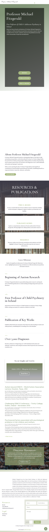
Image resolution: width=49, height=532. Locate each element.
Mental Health (39, 391)
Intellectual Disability (31, 391)
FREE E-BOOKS (24, 83)
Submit (37, 522)
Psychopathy (24, 392)
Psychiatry (20, 392)
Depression (13, 424)
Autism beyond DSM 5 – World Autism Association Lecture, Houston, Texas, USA (24, 388)
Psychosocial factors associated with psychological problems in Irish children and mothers (24, 421)
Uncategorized (15, 425)
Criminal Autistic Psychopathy (20, 391)
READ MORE (10, 174)
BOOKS (24, 73)
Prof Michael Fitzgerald (12, 392)
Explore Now (24, 462)
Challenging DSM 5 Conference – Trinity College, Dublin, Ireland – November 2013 (24, 405)
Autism (12, 391)
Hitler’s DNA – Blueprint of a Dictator (24, 369)
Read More (24, 373)
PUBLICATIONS (24, 78)
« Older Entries (8, 436)
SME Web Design (27, 529)
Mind (6, 392)
